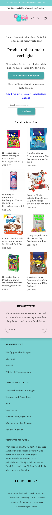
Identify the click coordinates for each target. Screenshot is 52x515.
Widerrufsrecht (37, 493)
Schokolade (39, 93)
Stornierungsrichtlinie (27, 506)
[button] (6, 18)
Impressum (11, 409)
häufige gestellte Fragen (19, 422)
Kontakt (10, 365)
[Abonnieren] (43, 329)
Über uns (10, 358)
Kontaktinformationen (21, 502)
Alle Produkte (14, 93)
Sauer (27, 93)
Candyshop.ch (21, 493)
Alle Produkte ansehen (26, 75)
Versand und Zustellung (18, 396)
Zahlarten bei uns (15, 429)
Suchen (26, 111)
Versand (41, 497)
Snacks (26, 97)
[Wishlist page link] (32, 18)
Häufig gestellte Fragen (18, 352)
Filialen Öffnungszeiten (18, 371)
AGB (8, 403)
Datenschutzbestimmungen (20, 390)
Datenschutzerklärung (19, 497)
